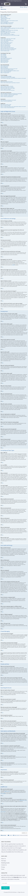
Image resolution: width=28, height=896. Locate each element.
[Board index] (7, 4)
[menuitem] (2, 7)
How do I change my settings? (6, 27)
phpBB (13, 264)
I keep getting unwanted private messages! (8, 77)
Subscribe (5, 887)
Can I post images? (4, 57)
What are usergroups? (4, 67)
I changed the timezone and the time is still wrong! (9, 30)
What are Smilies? (4, 56)
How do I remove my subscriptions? (7, 96)
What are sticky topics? (4, 60)
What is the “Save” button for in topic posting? (8, 48)
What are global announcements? (6, 58)
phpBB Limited (7, 791)
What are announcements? (5, 59)
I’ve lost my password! (4, 21)
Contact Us (4, 865)
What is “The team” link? (5, 72)
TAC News (3, 860)
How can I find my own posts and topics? (8, 90)
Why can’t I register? (4, 17)
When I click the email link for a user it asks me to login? (10, 35)
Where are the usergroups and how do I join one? (9, 68)
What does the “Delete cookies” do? (7, 23)
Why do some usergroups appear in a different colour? (10, 70)
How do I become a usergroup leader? (7, 69)
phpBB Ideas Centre (23, 800)
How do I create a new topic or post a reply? (8, 38)
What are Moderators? (4, 66)
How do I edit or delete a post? (6, 39)
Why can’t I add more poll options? (6, 42)
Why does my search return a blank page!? (8, 88)
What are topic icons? (4, 62)
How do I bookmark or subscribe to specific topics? (9, 94)
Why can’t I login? (4, 19)
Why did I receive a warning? (5, 46)
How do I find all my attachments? (6, 101)
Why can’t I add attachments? (5, 45)
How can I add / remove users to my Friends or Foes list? (10, 82)
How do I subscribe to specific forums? (7, 95)
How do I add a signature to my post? (7, 40)
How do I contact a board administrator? (7, 107)
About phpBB (3, 793)
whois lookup (3, 811)
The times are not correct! (5, 29)
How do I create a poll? (4, 41)
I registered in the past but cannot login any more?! (9, 20)
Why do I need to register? (5, 15)
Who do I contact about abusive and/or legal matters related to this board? (13, 106)
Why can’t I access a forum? (5, 44)
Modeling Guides (5, 863)
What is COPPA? (3, 16)
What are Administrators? (5, 65)
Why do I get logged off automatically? (7, 22)
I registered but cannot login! (5, 18)
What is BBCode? (3, 54)
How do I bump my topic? (5, 50)
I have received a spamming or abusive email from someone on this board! (13, 78)
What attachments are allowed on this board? (8, 100)
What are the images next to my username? (8, 32)
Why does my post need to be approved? (8, 49)
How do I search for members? (6, 89)
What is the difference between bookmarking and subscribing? (11, 93)
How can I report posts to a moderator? (7, 47)
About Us (3, 858)
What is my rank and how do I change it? (7, 34)
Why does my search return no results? (7, 87)
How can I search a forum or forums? (7, 86)
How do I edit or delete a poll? (6, 43)
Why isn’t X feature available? (5, 105)
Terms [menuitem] (2, 869)
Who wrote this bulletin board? (6, 104)
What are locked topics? (5, 61)
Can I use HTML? (3, 55)
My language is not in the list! (6, 31)
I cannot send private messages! (6, 76)
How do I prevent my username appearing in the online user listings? (12, 28)
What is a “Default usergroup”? (6, 71)
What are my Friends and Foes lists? (7, 81)
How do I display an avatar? (5, 33)
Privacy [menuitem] (3, 867)
